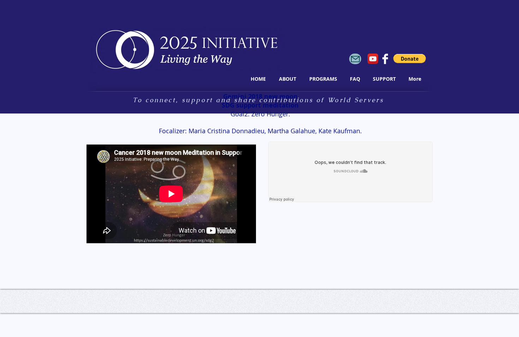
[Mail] (355, 59)
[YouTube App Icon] (373, 59)
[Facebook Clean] (385, 59)
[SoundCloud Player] (350, 172)
